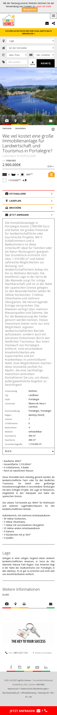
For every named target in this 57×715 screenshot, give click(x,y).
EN (52, 692)
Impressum (13, 688)
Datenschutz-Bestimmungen (34, 688)
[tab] (28, 451)
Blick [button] (8, 451)
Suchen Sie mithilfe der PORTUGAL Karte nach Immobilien (28, 32)
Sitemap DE (43, 692)
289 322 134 (18, 652)
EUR (50, 166)
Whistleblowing (28, 692)
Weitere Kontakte (43, 652)
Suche (44, 63)
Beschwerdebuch (11, 692)
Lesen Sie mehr (43, 6)
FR (30, 696)
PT (26, 696)
